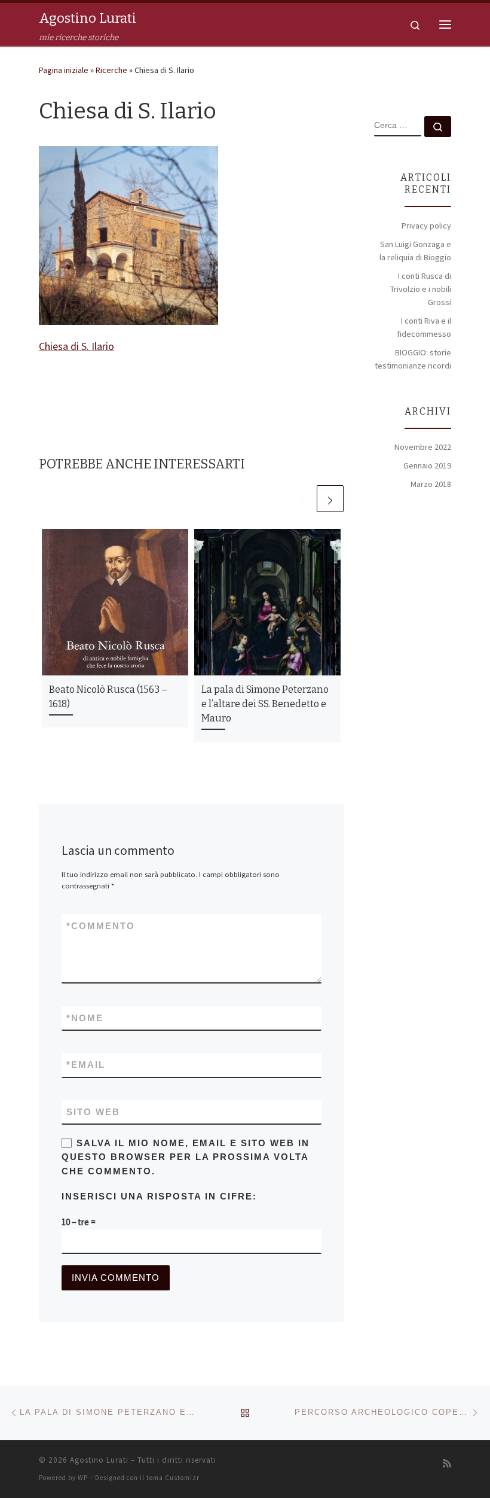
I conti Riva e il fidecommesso (424, 327)
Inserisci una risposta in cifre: (159, 1196)
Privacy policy (426, 225)
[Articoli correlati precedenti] (301, 498)
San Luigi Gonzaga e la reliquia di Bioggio (415, 251)
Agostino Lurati (99, 1460)
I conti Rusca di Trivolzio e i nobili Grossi (420, 288)
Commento (100, 926)
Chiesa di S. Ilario (76, 346)
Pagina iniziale (63, 70)
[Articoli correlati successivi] (330, 498)
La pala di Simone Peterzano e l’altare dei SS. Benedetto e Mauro (265, 704)
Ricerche (111, 70)
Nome (84, 1018)
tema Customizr (173, 1477)
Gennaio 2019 (427, 465)
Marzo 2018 (431, 484)
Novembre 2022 (422, 447)
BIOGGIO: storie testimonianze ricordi (413, 359)
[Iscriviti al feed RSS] (447, 1463)
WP (83, 1477)
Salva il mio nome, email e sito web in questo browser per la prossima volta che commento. (186, 1157)
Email (85, 1064)
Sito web (93, 1112)
